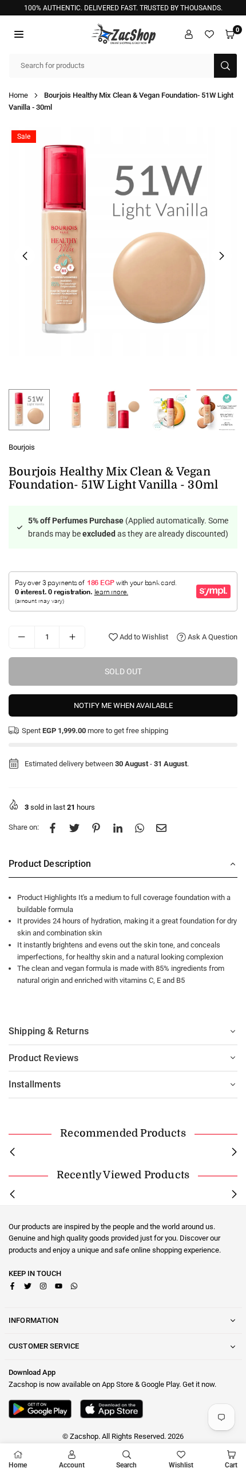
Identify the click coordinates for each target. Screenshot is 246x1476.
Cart (231, 1465)
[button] (19, 34)
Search (126, 1465)
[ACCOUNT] (188, 34)
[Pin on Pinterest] (96, 828)
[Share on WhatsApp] (139, 828)
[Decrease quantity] (21, 637)
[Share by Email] (161, 828)
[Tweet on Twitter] (74, 828)
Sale (23, 137)
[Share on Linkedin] (118, 828)
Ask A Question (211, 637)
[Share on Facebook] (53, 828)
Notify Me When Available (123, 705)
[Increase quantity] (72, 637)
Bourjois (22, 447)
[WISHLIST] (209, 34)
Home (18, 95)
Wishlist (181, 1465)
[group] (123, 241)
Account (72, 1465)
